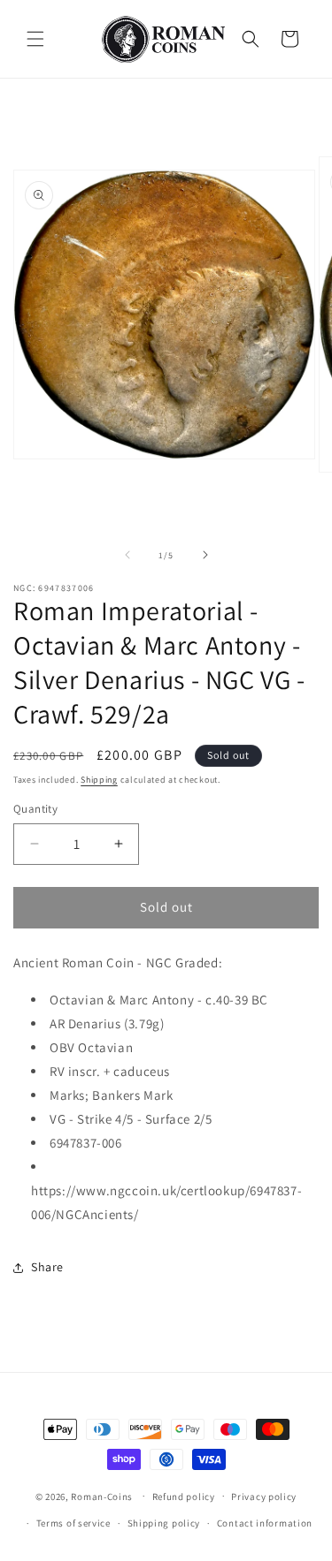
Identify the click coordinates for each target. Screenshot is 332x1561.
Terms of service (73, 1523)
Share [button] (47, 1267)
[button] (35, 38)
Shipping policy (164, 1523)
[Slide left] (127, 554)
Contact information (265, 1523)
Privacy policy (264, 1496)
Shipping (99, 779)
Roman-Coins (102, 1495)
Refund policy (183, 1496)
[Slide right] (205, 554)
